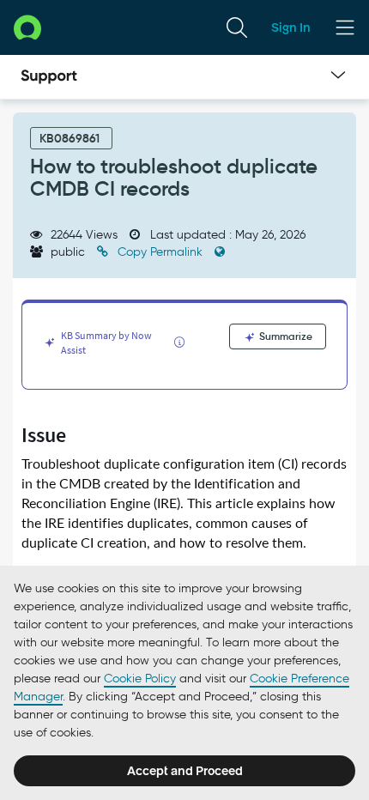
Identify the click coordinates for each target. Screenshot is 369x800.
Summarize (284, 336)
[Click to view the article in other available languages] (220, 252)
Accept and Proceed (185, 771)
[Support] (49, 77)
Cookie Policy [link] (140, 678)
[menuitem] (237, 27)
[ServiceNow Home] (27, 27)
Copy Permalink (160, 252)
